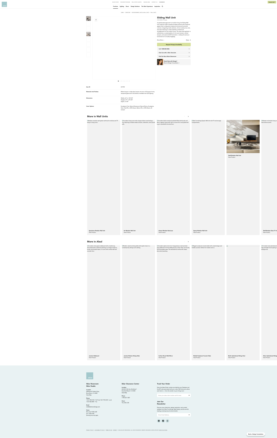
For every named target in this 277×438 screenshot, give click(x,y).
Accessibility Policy (100, 430)
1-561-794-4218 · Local (106, 400)
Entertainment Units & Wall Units (140, 12)
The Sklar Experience (147, 6)
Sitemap (115, 430)
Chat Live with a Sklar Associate (167, 52)
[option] (88, 18)
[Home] (4, 4)
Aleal (165, 20)
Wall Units (153, 12)
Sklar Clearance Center (130, 384)
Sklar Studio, (177, 409)
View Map (88, 395)
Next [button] (188, 116)
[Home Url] (89, 375)
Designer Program (125, 2)
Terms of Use (109, 430)
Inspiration (157, 6)
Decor (127, 6)
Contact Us (154, 2)
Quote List (272, 2)
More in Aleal (94, 242)
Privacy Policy (90, 430)
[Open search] (163, 6)
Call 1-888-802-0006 (164, 49)
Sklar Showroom (92, 384)
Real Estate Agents (137, 2)
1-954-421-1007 (126, 397)
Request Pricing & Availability (174, 44)
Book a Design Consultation (255, 434)
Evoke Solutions (163, 430)
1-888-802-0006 (146, 2)
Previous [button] (184, 116)
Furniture (115, 6)
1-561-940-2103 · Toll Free (93, 400)
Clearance (162, 2)
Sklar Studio (115, 2)
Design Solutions (135, 6)
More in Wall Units (97, 116)
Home (122, 12)
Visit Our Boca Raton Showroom (167, 56)
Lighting (122, 6)
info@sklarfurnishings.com (93, 406)
